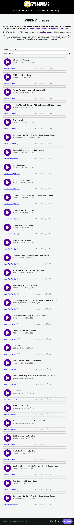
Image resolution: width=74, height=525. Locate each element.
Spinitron (45, 32)
